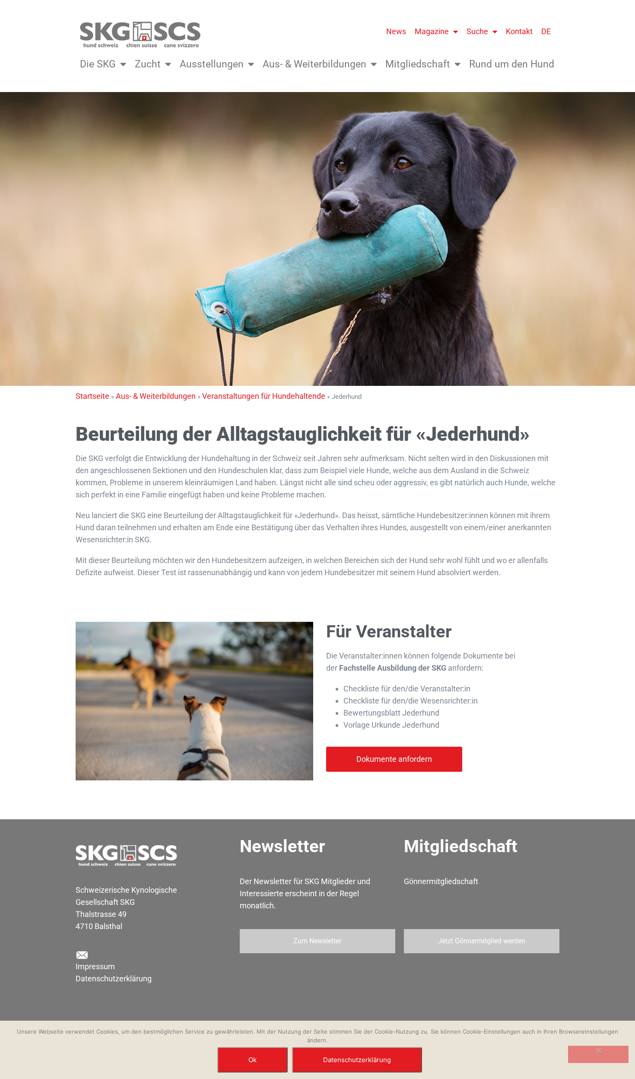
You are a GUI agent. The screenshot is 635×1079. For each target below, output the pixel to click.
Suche (477, 31)
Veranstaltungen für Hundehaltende (263, 396)
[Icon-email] (81, 955)
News (396, 31)
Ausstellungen (212, 64)
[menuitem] (546, 31)
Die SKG (98, 64)
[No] (598, 1054)
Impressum (95, 966)
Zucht (148, 64)
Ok (252, 1060)
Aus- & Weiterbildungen (314, 64)
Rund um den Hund (511, 64)
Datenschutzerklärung (114, 978)
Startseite (92, 396)
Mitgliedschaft (417, 64)
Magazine (432, 31)
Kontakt (519, 31)
